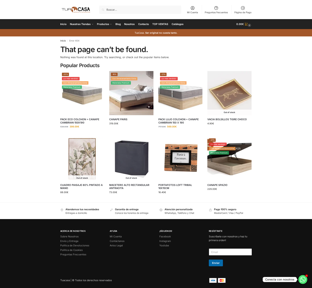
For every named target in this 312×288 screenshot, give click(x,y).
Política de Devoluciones (74, 245)
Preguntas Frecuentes (73, 254)
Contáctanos (117, 241)
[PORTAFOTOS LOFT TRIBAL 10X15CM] (180, 159)
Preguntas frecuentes (216, 12)
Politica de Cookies (71, 250)
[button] (244, 24)
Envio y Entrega (69, 241)
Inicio (63, 40)
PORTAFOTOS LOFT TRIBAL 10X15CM (175, 186)
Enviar (216, 262)
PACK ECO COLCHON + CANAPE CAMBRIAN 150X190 (79, 121)
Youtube (164, 245)
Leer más (229, 130)
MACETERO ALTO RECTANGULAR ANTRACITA (129, 186)
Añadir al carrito (82, 133)
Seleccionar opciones (131, 130)
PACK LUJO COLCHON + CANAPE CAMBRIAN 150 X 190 (178, 121)
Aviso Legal (116, 245)
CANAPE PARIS (118, 119)
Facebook (165, 236)
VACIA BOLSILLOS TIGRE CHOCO (227, 119)
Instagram (165, 241)
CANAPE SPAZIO (217, 185)
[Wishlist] (99, 76)
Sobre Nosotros (69, 236)
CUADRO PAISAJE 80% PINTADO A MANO (81, 186)
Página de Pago (242, 12)
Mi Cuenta (192, 12)
